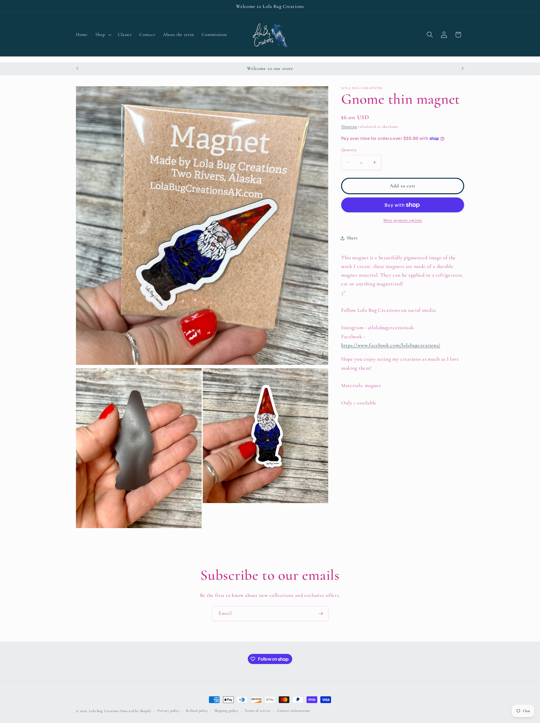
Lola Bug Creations (104, 711)
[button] (103, 35)
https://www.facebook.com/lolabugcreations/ (390, 345)
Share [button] (352, 238)
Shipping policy (226, 711)
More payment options (402, 220)
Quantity (349, 149)
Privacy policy (168, 711)
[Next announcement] (462, 68)
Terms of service (258, 711)
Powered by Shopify (136, 711)
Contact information (293, 711)
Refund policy (197, 711)
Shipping (349, 126)
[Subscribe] (321, 613)
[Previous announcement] (77, 68)
